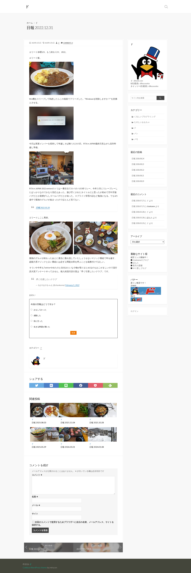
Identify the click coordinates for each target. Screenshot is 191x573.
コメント (37, 475)
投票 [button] (73, 333)
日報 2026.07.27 (138, 200)
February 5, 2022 (72, 285)
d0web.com (138, 81)
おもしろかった (40, 310)
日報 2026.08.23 (138, 164)
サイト (35, 513)
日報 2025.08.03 (39, 422)
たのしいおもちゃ (142, 122)
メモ (136, 139)
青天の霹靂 (138, 265)
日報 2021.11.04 (68, 422)
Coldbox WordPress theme (35, 567)
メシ (136, 133)
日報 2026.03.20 (138, 223)
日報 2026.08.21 (138, 175)
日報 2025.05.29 (39, 447)
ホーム (30, 23)
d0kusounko (145, 83)
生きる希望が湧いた (42, 327)
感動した (37, 315)
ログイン (134, 311)
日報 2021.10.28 (96, 422)
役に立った (38, 321)
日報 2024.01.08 (96, 447)
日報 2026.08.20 (138, 181)
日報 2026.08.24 (138, 158)
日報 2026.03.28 (138, 212)
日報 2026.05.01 (68, 447)
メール (36, 505)
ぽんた (136, 263)
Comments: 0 (68, 43)
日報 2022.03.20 (43, 207)
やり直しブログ (139, 268)
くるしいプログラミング (145, 116)
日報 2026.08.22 (138, 170)
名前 (35, 496)
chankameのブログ (141, 260)
